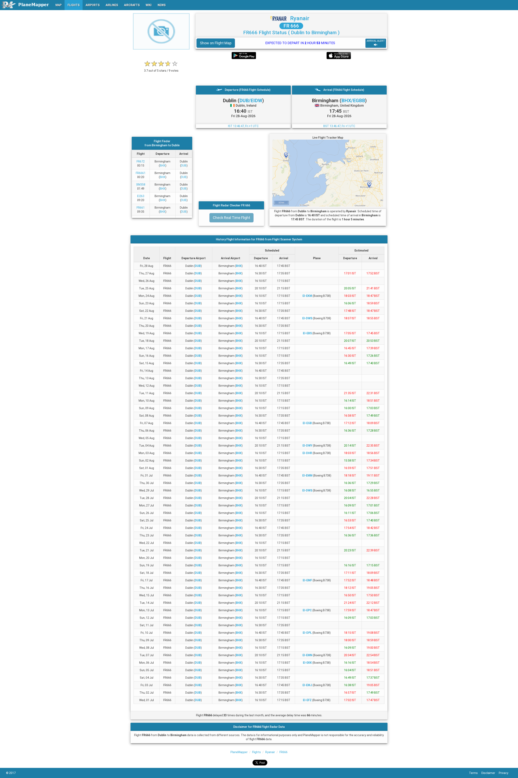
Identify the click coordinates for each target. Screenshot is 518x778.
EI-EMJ (307, 685)
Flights (256, 752)
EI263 (140, 196)
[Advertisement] (291, 72)
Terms (475, 773)
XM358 (140, 184)
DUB (184, 165)
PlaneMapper (239, 752)
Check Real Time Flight (231, 217)
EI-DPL (307, 632)
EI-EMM (307, 475)
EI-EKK (307, 662)
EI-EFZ (307, 700)
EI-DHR (307, 453)
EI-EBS (307, 333)
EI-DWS (307, 318)
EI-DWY (307, 445)
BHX (162, 165)
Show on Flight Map (215, 43)
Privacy (505, 773)
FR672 (141, 161)
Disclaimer (490, 773)
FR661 (141, 207)
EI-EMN (307, 655)
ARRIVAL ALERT (376, 40)
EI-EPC (307, 610)
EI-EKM (307, 295)
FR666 (283, 752)
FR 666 (291, 26)
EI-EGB (307, 423)
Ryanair (299, 18)
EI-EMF (307, 580)
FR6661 (140, 173)
